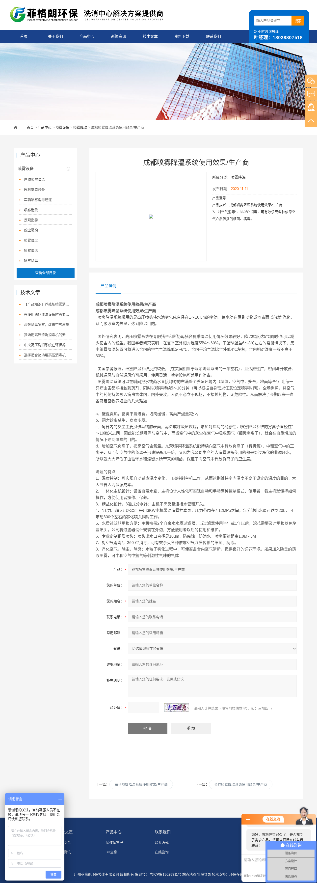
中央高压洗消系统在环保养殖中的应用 (48, 345)
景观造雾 (31, 220)
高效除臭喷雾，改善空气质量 (46, 325)
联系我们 (213, 36)
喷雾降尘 (31, 240)
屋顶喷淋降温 (34, 179)
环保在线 (236, 874)
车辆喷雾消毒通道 (38, 200)
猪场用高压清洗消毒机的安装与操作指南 (48, 335)
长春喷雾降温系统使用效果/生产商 (240, 784)
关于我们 (55, 36)
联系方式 (162, 843)
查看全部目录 (45, 273)
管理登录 (204, 874)
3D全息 (111, 852)
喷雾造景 (31, 210)
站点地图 (189, 874)
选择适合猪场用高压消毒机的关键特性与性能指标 (48, 355)
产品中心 (86, 36)
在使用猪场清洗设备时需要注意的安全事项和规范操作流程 (48, 314)
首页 (23, 36)
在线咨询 (162, 852)
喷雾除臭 (31, 261)
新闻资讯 (118, 36)
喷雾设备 (62, 127)
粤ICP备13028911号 (165, 874)
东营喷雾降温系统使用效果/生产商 (141, 784)
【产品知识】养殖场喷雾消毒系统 (48, 304)
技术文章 (150, 36)
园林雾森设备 (34, 190)
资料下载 (181, 36)
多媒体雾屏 (114, 843)
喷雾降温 (80, 127)
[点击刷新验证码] (176, 707)
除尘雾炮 (31, 230)
